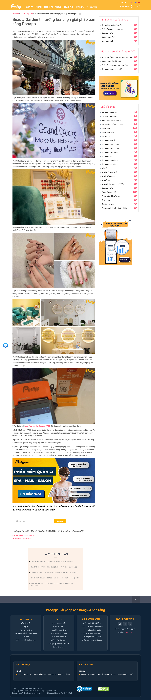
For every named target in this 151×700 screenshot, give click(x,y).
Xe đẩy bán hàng (108, 204)
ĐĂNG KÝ (136, 7)
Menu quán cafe (108, 41)
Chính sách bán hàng (109, 116)
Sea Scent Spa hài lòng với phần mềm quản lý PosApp (52, 561)
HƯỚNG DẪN (80, 7)
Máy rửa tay (106, 180)
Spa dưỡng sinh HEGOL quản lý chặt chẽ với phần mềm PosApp (52, 584)
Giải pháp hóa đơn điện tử (111, 120)
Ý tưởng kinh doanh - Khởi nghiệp (114, 208)
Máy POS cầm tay (59, 626)
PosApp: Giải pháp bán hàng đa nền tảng (75, 610)
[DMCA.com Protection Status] (103, 689)
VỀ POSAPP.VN (92, 7)
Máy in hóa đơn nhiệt (109, 172)
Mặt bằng (105, 168)
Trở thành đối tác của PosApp (26, 633)
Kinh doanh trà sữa (109, 164)
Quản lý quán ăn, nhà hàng (111, 61)
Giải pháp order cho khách (59, 643)
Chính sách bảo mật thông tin (92, 626)
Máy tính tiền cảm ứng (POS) (113, 184)
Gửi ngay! (60, 521)
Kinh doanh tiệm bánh (110, 160)
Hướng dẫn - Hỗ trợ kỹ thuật (112, 124)
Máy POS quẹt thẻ (108, 176)
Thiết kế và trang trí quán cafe (113, 29)
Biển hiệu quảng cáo (109, 112)
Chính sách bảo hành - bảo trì (92, 633)
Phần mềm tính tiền (59, 637)
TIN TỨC (58, 7)
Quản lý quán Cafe (109, 37)
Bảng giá (25, 626)
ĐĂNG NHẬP (124, 7)
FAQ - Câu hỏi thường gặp (25, 640)
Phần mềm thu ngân (59, 640)
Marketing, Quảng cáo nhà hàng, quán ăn (117, 57)
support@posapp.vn (128, 629)
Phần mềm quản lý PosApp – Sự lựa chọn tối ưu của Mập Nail (55, 578)
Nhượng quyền (107, 33)
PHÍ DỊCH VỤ (48, 7)
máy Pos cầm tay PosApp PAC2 (37, 426)
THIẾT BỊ (39, 7)
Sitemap (26, 637)
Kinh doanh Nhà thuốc (110, 152)
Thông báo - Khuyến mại (111, 196)
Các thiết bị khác (59, 647)
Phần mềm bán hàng (59, 633)
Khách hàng (106, 128)
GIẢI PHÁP (29, 7)
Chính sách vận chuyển (92, 630)
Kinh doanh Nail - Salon (110, 148)
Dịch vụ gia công (26, 630)
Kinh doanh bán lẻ (108, 140)
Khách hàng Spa (108, 132)
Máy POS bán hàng (59, 630)
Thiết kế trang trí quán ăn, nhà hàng (115, 65)
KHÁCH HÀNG (68, 7)
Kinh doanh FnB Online (110, 144)
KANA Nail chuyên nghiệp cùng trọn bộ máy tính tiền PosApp (54, 567)
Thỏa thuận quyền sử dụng (92, 640)
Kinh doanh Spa (107, 156)
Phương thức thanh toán (92, 637)
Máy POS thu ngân (59, 623)
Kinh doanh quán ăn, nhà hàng (113, 69)
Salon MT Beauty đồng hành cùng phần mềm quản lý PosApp (54, 572)
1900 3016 (128, 632)
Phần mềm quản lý (109, 192)
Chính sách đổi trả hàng (92, 623)
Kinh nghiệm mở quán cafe (112, 25)
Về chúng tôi (25, 623)
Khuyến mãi (106, 136)
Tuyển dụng (106, 200)
